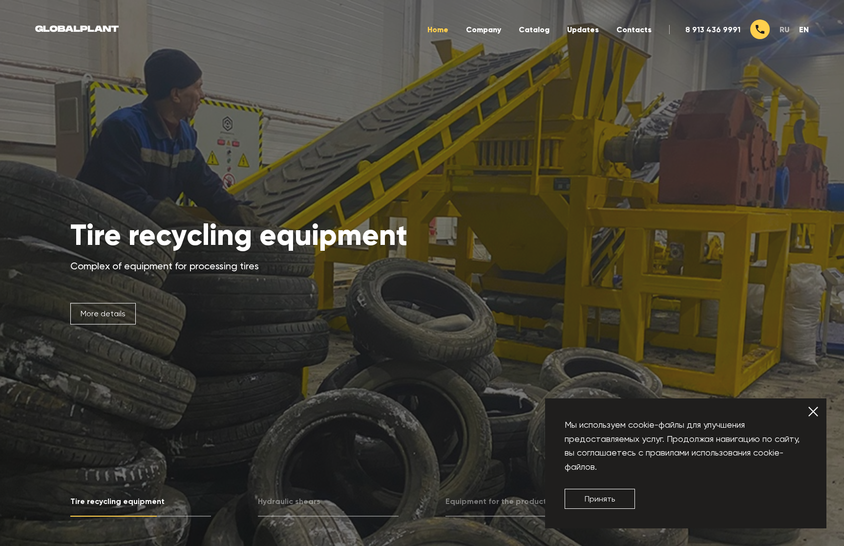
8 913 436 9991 (712, 29)
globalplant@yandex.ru (435, 517)
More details (103, 313)
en (804, 29)
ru (784, 29)
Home (437, 29)
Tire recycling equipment (238, 234)
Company (483, 29)
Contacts (634, 29)
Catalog (534, 29)
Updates (583, 29)
